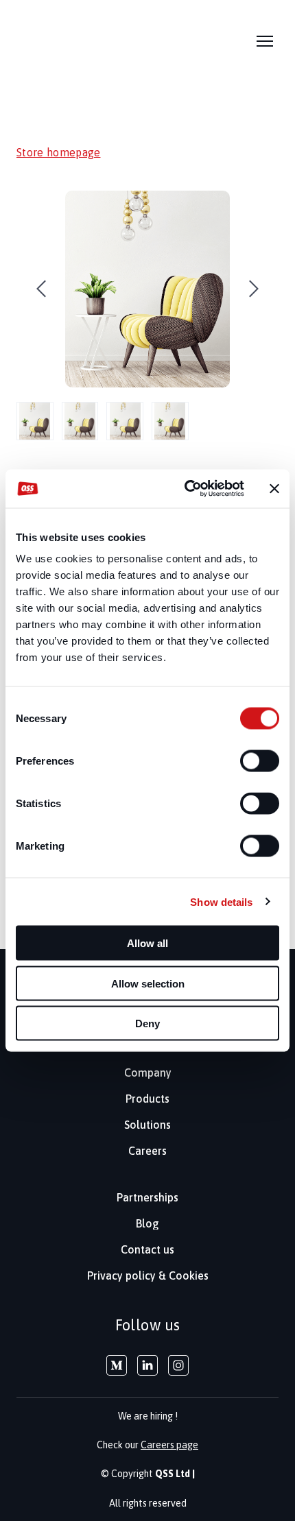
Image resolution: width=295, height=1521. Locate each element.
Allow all (147, 943)
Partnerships (147, 1197)
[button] (116, 1365)
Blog (147, 1223)
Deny (147, 1023)
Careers (147, 1151)
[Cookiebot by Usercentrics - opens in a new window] (185, 489)
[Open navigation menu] (265, 41)
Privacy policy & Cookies (148, 1275)
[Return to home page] (47, 41)
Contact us (147, 1249)
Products (147, 1098)
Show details (221, 901)
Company (148, 1072)
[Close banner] (274, 488)
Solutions (147, 1124)
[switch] (259, 761)
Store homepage (58, 152)
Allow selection (148, 983)
